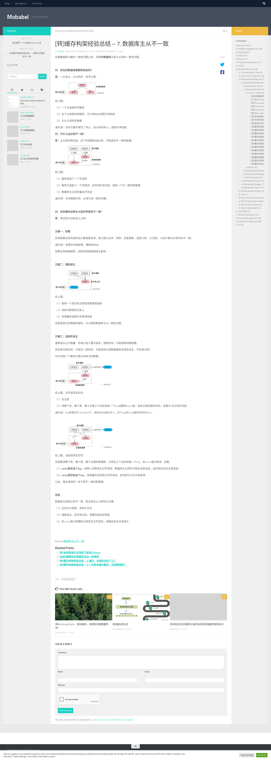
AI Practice (24, 141)
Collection (25, 127)
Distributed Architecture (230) (254, 79)
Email (147, 672)
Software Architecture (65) (249, 221)
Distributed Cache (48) (255, 89)
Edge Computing (27, 113)
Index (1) (244, 194)
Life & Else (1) (244, 211)
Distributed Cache (68, 579)
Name (60, 672)
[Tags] (42, 90)
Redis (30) (252, 167)
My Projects (20, 3)
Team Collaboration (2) (250, 208)
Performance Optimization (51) (254, 201)
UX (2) (240, 225)
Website (61, 685)
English (10, 65)
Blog (7, 3)
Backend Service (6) (254, 86)
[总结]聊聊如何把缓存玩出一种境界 (79, 556)
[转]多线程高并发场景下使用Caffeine (79, 552)
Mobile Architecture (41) (248, 214)
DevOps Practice (27, 97)
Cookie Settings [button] (247, 755)
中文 (15, 65)
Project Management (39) (249, 218)
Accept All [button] (262, 755)
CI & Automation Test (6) (251, 72)
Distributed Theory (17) (253, 187)
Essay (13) (242, 59)
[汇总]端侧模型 (27, 116)
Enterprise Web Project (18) (253, 191)
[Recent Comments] (32, 90)
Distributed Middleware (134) (256, 82)
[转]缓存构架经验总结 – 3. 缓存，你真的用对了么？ (88, 560)
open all (239, 45)
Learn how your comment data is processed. (112, 719)
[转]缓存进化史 (120, 624)
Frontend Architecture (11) (249, 62)
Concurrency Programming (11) (254, 76)
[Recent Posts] (12, 90)
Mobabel (18, 16)
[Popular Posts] (22, 90)
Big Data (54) (243, 52)
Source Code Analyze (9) (251, 204)
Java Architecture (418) (248, 69)
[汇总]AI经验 (26, 144)
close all (247, 45)
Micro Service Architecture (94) (254, 198)
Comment (62, 652)
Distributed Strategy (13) (254, 184)
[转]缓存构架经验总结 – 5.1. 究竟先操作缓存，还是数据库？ (93, 564)
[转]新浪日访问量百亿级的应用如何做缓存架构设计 (197, 624)
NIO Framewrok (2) (254, 177)
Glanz (61, 51)
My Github (37, 3)
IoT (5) (241, 65)
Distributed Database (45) (257, 170)
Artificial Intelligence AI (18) (250, 49)
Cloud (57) (242, 55)
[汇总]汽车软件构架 (29, 158)
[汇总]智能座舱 (27, 130)
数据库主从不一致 (74, 541)
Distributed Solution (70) (254, 181)
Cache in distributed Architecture (74, 31)
